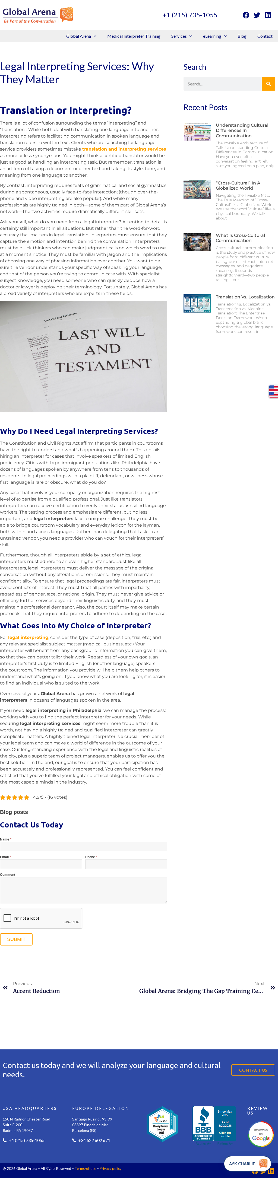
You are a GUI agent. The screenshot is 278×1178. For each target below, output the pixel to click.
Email (5, 857)
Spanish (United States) (273, 395)
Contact (265, 36)
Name (5, 839)
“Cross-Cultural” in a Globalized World (238, 185)
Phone (91, 857)
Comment (7, 875)
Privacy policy (111, 1168)
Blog (242, 36)
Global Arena (78, 36)
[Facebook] (246, 14)
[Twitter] (257, 14)
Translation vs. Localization (245, 297)
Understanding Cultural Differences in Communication (242, 130)
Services (179, 36)
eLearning (212, 36)
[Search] (268, 84)
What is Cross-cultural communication (240, 238)
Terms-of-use (85, 1168)
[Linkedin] (268, 14)
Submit (16, 939)
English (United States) (273, 388)
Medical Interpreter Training (133, 36)
